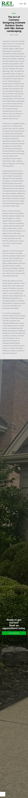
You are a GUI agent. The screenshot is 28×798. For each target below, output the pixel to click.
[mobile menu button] (25, 4)
